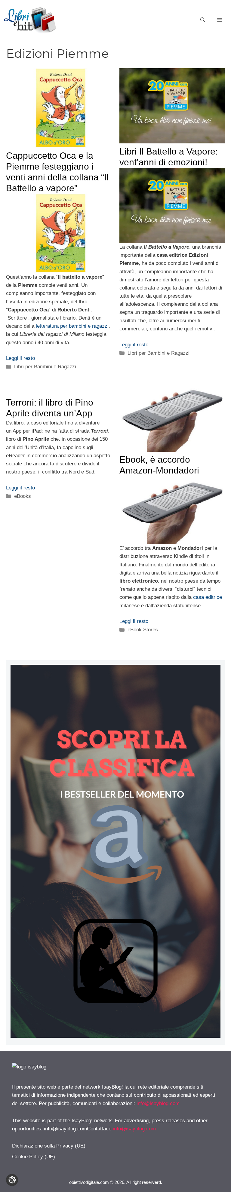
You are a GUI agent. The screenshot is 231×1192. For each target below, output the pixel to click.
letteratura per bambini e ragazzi (72, 326)
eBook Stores (143, 630)
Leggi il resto (20, 358)
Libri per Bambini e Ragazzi (45, 366)
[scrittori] (115, 1036)
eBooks (22, 496)
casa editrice (207, 597)
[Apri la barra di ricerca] (202, 20)
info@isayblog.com (158, 1103)
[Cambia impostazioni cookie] (12, 1180)
